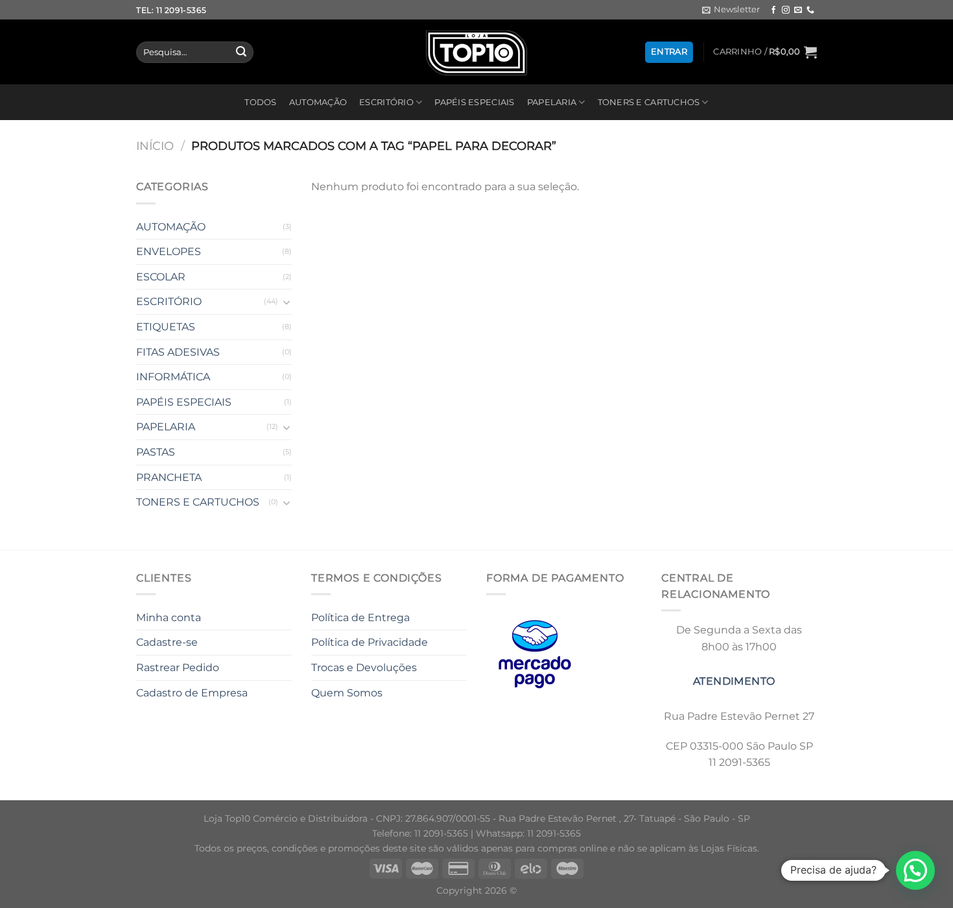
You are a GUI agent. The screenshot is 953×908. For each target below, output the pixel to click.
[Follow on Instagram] (786, 10)
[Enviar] (241, 53)
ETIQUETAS (165, 327)
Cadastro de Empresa (192, 693)
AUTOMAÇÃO (318, 102)
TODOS (260, 102)
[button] (915, 870)
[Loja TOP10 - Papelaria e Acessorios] (476, 52)
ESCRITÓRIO (386, 102)
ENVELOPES (168, 251)
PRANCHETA (169, 477)
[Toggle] (286, 302)
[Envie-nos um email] (798, 10)
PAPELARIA (551, 102)
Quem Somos (346, 693)
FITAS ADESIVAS (178, 352)
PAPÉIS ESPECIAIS (474, 102)
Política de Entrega (360, 617)
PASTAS (155, 452)
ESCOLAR (160, 277)
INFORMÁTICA (173, 377)
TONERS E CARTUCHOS (649, 102)
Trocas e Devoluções (364, 667)
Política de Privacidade (369, 642)
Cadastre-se (167, 642)
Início (155, 145)
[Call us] (810, 10)
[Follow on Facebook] (773, 10)
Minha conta (168, 617)
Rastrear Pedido (177, 667)
